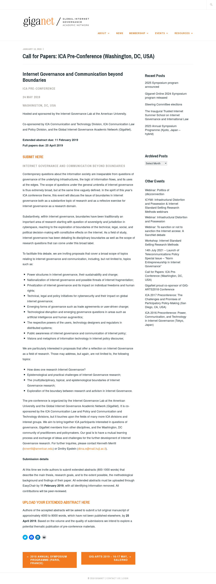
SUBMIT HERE (33, 156)
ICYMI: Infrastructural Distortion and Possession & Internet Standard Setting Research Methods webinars (165, 205)
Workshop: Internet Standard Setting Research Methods (163, 242)
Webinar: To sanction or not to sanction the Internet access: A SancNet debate (164, 231)
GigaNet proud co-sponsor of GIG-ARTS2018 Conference (166, 287)
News (119, 33)
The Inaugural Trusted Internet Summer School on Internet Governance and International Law (166, 115)
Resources (182, 33)
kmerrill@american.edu (38, 448)
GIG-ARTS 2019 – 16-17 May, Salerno (108, 558)
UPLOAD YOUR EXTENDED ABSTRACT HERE (56, 502)
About (102, 33)
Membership (137, 33)
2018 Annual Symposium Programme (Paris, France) (48, 560)
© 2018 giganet (96, 578)
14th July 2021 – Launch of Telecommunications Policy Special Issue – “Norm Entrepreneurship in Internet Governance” (162, 258)
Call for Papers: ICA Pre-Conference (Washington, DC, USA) (164, 276)
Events (160, 33)
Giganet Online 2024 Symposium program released (166, 95)
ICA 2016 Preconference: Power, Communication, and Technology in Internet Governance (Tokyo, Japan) (165, 318)
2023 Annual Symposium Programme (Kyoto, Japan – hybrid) (162, 130)
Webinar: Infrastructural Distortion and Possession (166, 219)
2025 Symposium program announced (161, 84)
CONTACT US (113, 578)
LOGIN (125, 578)
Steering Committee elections (163, 104)
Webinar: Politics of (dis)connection (157, 192)
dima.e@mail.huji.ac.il (92, 448)
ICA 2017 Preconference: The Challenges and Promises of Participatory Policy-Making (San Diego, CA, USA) (165, 301)
